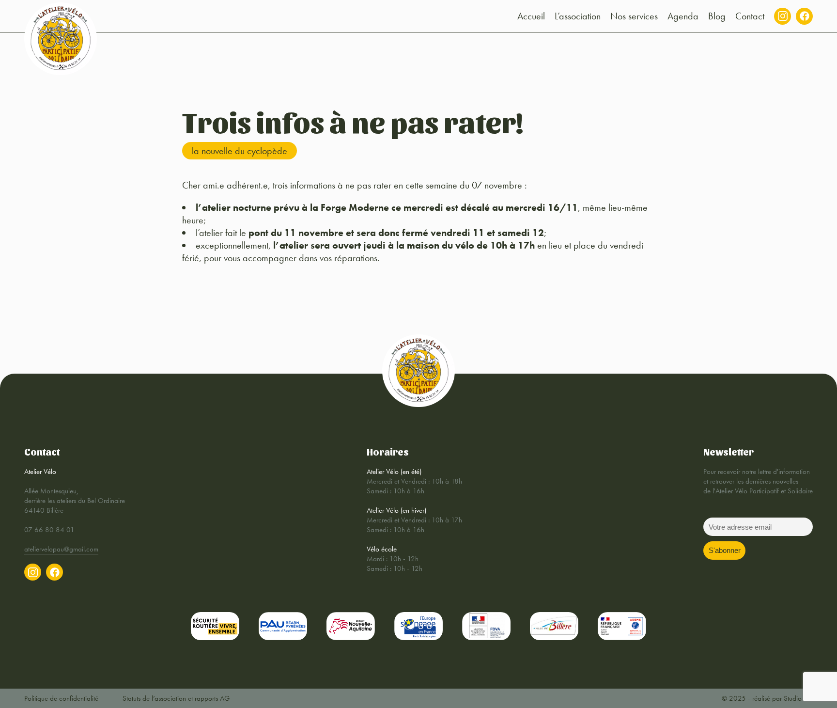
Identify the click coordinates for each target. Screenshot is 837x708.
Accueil (531, 16)
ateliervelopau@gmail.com (61, 549)
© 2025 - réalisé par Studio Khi (767, 698)
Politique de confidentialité (61, 698)
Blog (717, 16)
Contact (749, 16)
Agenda (682, 16)
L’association (578, 16)
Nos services (634, 16)
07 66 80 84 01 (49, 530)
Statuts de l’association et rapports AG (176, 698)
